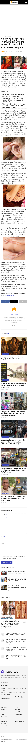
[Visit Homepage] (14, 2)
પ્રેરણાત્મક (17, 719)
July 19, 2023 (4, 417)
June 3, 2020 (11, 575)
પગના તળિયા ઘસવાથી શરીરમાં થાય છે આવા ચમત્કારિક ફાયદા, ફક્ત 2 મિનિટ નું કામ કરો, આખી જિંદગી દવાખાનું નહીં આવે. (10, 624)
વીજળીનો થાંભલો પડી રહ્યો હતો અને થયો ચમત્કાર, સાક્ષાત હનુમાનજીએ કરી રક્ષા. (16, 572)
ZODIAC (17, 705)
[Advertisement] (14, 19)
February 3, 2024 (5, 361)
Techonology (5, 436)
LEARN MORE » (4, 682)
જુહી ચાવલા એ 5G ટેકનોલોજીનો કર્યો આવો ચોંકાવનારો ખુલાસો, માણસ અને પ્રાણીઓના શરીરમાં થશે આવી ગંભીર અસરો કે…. (17, 579)
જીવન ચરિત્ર (17, 709)
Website (3, 550)
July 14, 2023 (4, 446)
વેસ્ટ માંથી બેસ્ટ (18, 726)
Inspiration (4, 716)
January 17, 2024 (5, 474)
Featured (3, 712)
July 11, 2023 (4, 502)
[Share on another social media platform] (23, 301)
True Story (3, 723)
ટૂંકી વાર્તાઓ (17, 712)
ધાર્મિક (16, 716)
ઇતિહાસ (16, 707)
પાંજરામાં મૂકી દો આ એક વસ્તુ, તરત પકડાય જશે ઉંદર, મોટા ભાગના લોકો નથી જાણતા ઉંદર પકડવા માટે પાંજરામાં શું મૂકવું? (13, 100)
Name (3, 536)
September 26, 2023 (5, 389)
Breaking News (4, 709)
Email (3, 543)
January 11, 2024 (12, 590)
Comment (4, 518)
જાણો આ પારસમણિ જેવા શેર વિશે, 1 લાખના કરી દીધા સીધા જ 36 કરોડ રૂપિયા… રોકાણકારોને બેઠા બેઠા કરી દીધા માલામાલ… (16, 657)
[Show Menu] (2, 2)
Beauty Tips (4, 707)
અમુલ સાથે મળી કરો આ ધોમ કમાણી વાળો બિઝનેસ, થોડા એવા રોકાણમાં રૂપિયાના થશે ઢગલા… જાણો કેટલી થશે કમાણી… (13, 470)
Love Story (3, 719)
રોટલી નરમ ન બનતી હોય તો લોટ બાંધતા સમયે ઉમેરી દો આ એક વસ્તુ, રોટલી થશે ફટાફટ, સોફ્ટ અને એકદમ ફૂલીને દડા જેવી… (16, 641)
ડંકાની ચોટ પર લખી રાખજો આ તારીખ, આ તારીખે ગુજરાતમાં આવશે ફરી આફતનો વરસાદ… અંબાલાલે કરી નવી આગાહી (13, 499)
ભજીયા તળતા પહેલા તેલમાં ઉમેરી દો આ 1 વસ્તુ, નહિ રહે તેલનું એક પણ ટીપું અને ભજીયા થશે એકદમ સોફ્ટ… (15, 634)
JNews (5, 739)
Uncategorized (4, 726)
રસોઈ (16, 723)
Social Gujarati (9, 51)
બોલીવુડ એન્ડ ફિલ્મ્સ (19, 721)
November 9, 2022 (12, 582)
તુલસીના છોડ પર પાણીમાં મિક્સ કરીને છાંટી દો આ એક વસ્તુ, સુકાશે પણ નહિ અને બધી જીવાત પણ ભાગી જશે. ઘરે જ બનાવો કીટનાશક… (16, 649)
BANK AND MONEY (5, 705)
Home (2, 36)
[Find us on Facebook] (1, 736)
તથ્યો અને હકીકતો (8, 36)
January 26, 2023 (18, 51)
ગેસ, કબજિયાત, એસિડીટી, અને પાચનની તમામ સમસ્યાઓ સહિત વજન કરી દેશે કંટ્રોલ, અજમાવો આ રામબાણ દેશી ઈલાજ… (17, 587)
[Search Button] (26, 2)
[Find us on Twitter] (3, 736)
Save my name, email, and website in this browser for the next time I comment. (14, 557)
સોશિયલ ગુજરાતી (9, 296)
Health (2, 714)
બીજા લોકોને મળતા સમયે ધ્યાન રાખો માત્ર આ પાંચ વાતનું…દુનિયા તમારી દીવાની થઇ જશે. (13, 95)
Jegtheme (3, 741)
